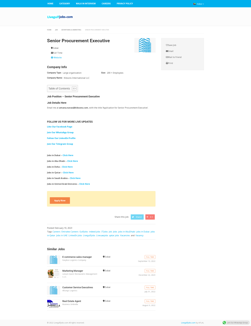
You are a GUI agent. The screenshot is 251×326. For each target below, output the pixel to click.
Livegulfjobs (89, 235)
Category (64, 3)
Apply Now (59, 200)
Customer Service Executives (77, 287)
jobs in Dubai (143, 231)
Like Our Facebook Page (59, 126)
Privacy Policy (125, 3)
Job (56, 30)
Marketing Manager (72, 270)
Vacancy (139, 235)
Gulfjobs (83, 231)
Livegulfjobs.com (188, 322)
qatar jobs (114, 235)
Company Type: (54, 73)
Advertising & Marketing (71, 30)
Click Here (68, 155)
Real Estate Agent (71, 301)
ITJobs (104, 231)
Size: (103, 73)
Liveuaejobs (102, 235)
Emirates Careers (69, 231)
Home (50, 3)
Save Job (172, 45)
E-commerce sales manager (77, 257)
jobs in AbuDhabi (126, 231)
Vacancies (125, 235)
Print (170, 63)
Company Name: (55, 78)
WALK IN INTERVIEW (86, 3)
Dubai (199, 4)
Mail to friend (174, 57)
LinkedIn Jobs (75, 235)
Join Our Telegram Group (60, 143)
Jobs (115, 231)
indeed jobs (94, 231)
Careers (106, 3)
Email (170, 51)
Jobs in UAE (61, 235)
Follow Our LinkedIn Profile (61, 138)
